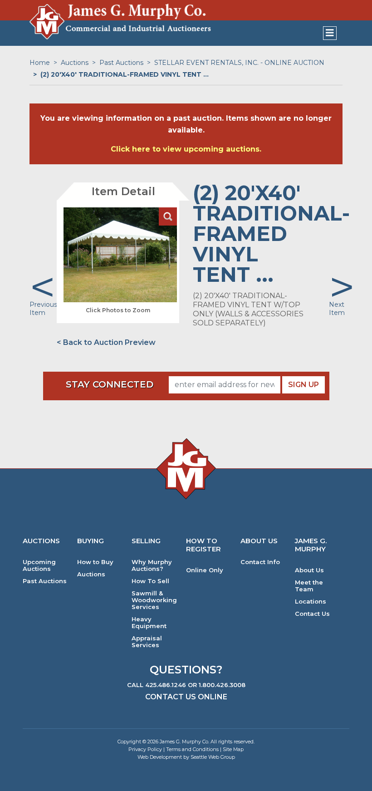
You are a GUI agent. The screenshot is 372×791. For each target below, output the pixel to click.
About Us (309, 570)
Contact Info (260, 562)
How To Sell (150, 581)
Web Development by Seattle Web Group (186, 757)
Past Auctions (121, 63)
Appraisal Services (147, 642)
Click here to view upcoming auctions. (186, 149)
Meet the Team (309, 586)
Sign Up (303, 384)
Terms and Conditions (192, 749)
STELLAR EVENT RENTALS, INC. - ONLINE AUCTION (239, 63)
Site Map (233, 749)
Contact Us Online (186, 697)
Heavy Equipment (149, 622)
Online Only (204, 570)
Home (39, 63)
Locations (310, 601)
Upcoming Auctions (39, 565)
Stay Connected (109, 384)
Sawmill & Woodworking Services (154, 600)
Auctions (74, 63)
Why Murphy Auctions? (152, 565)
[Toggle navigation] (330, 33)
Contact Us (312, 613)
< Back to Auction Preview (106, 342)
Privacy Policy (145, 749)
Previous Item (43, 308)
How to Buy (95, 562)
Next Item (337, 308)
